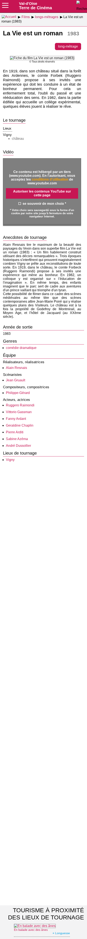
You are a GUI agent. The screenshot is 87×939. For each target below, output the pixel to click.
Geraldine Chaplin (19, 425)
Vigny (10, 460)
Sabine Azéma (17, 439)
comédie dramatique (21, 348)
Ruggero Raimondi (20, 405)
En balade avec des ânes (31, 929)
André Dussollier (18, 445)
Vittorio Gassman (19, 412)
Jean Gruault (15, 380)
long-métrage (68, 46)
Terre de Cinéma (35, 5)
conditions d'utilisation (50, 179)
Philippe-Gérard (18, 393)
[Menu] (5, 6)
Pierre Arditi (14, 432)
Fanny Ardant (16, 418)
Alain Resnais (16, 368)
